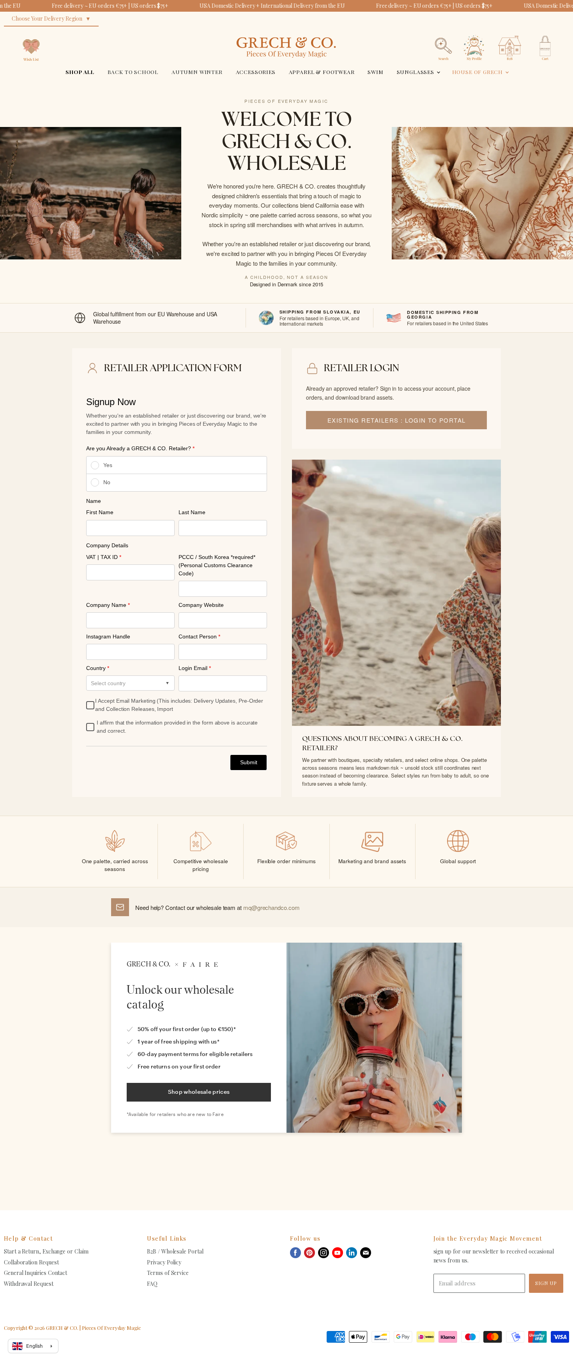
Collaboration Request (31, 1262)
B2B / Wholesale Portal (175, 1251)
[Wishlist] (31, 33)
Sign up (546, 1283)
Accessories (256, 71)
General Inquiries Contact (35, 1272)
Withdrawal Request (28, 1283)
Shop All (79, 71)
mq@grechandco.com (271, 907)
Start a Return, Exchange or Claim (46, 1251)
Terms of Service (168, 1272)
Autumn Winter (197, 71)
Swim (375, 71)
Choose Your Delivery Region (47, 18)
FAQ (152, 1283)
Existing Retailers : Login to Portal (396, 420)
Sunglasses (416, 71)
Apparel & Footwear (322, 71)
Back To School (133, 71)
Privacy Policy (164, 1262)
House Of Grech (478, 71)
